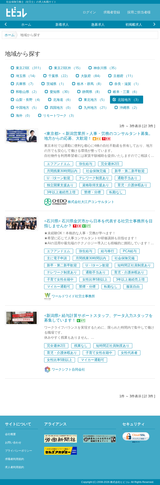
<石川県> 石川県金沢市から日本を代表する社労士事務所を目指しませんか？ (98, 223)
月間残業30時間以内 (62, 171)
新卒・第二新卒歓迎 (130, 171)
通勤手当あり (128, 178)
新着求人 (62, 24)
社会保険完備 (96, 171)
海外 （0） (23, 115)
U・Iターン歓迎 (58, 178)
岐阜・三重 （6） (125, 91)
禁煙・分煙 (92, 192)
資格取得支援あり (95, 185)
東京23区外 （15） (67, 68)
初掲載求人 (133, 24)
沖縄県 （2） (129, 107)
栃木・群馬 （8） (89, 83)
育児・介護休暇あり (133, 185)
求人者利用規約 (14, 467)
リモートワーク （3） (59, 115)
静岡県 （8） (91, 91)
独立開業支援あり (60, 185)
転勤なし (116, 192)
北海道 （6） (62, 99)
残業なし (81, 345)
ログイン (89, 12)
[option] (26, 24)
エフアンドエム (58, 164)
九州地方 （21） (95, 107)
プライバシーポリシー (18, 450)
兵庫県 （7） (25, 83)
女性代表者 (129, 353)
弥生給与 (85, 164)
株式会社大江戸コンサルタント (90, 202)
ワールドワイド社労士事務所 (73, 296)
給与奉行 (107, 251)
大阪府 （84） (91, 75)
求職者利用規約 (14, 459)
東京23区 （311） (29, 68)
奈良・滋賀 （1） (127, 83)
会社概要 (10, 434)
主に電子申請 (57, 258)
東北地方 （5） (94, 99)
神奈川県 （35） (105, 68)
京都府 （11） (123, 75)
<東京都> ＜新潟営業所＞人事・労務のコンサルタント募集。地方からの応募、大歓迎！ (98, 136)
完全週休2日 (110, 164)
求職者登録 (111, 12)
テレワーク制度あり (94, 178)
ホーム (26, 24)
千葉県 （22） (59, 75)
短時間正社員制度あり (134, 265)
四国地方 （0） (60, 107)
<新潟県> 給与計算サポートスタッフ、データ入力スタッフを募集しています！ (98, 318)
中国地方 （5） (27, 107)
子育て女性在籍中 (60, 279)
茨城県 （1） (56, 83)
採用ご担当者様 (139, 12)
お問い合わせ (13, 442)
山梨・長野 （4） (28, 99)
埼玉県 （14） (26, 75)
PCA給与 (130, 251)
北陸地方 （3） (128, 99)
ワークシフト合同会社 (68, 369)
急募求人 (98, 24)
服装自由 (133, 287)
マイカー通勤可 (58, 287)
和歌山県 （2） (27, 91)
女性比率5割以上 (95, 279)
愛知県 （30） (60, 91)
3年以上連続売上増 (61, 192)
